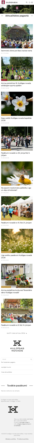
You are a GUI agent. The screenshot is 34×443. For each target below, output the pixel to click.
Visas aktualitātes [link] (6, 372)
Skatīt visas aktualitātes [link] (16, 333)
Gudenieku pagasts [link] (8, 47)
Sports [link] (4, 80)
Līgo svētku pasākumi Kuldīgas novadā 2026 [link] (16, 256)
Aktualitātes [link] (6, 115)
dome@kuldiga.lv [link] (24, 422)
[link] (12, 2)
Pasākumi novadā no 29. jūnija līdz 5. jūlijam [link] (15, 154)
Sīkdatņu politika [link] (11, 439)
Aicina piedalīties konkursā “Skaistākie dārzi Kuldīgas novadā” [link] (16, 291)
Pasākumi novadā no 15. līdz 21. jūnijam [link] (16, 223)
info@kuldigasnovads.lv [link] (24, 424)
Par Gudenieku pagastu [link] (8, 362)
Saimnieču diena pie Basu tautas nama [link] (16, 51)
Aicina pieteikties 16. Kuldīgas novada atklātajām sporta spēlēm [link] (16, 84)
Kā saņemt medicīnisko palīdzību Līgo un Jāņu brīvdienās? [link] (16, 189)
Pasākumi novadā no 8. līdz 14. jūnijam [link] (16, 325)
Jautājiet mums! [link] (6, 367)
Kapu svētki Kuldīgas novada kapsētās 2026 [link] (16, 119)
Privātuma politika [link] (22, 439)
